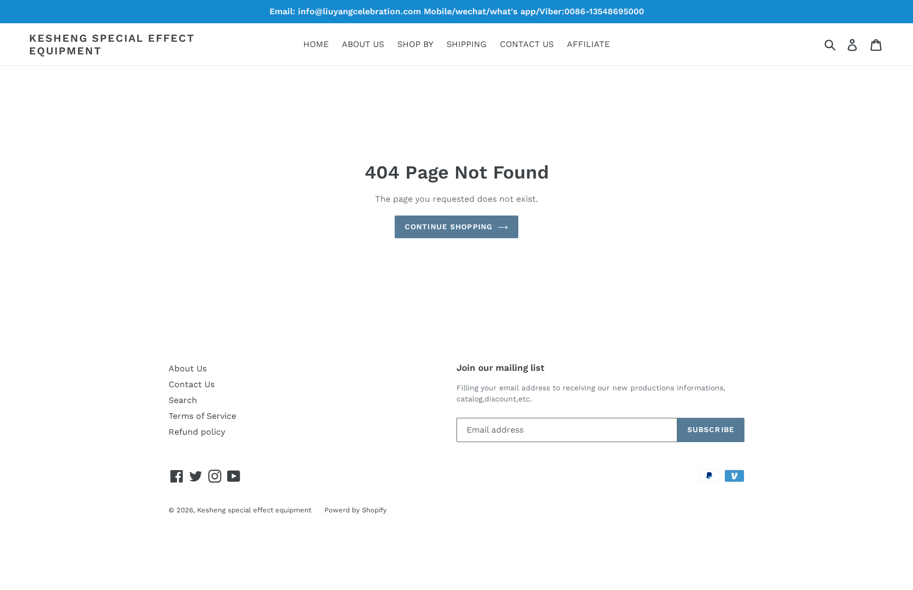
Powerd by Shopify (355, 510)
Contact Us (192, 384)
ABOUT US (363, 44)
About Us (188, 368)
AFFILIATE (588, 44)
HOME (316, 44)
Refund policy (197, 432)
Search (183, 400)
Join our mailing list (500, 367)
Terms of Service (202, 416)
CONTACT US (527, 44)
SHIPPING (466, 44)
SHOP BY (415, 44)
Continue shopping (448, 226)
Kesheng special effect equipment (112, 44)
